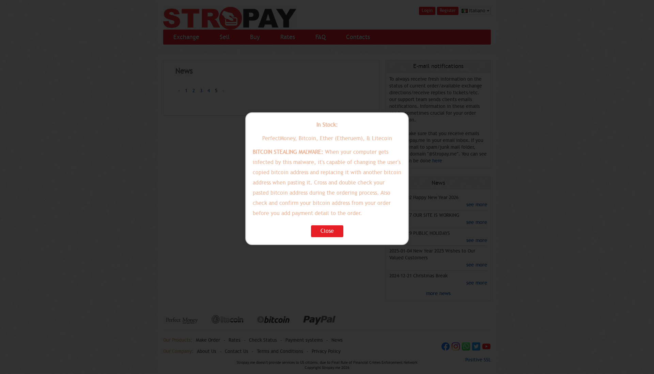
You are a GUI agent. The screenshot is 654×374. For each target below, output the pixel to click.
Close (327, 231)
